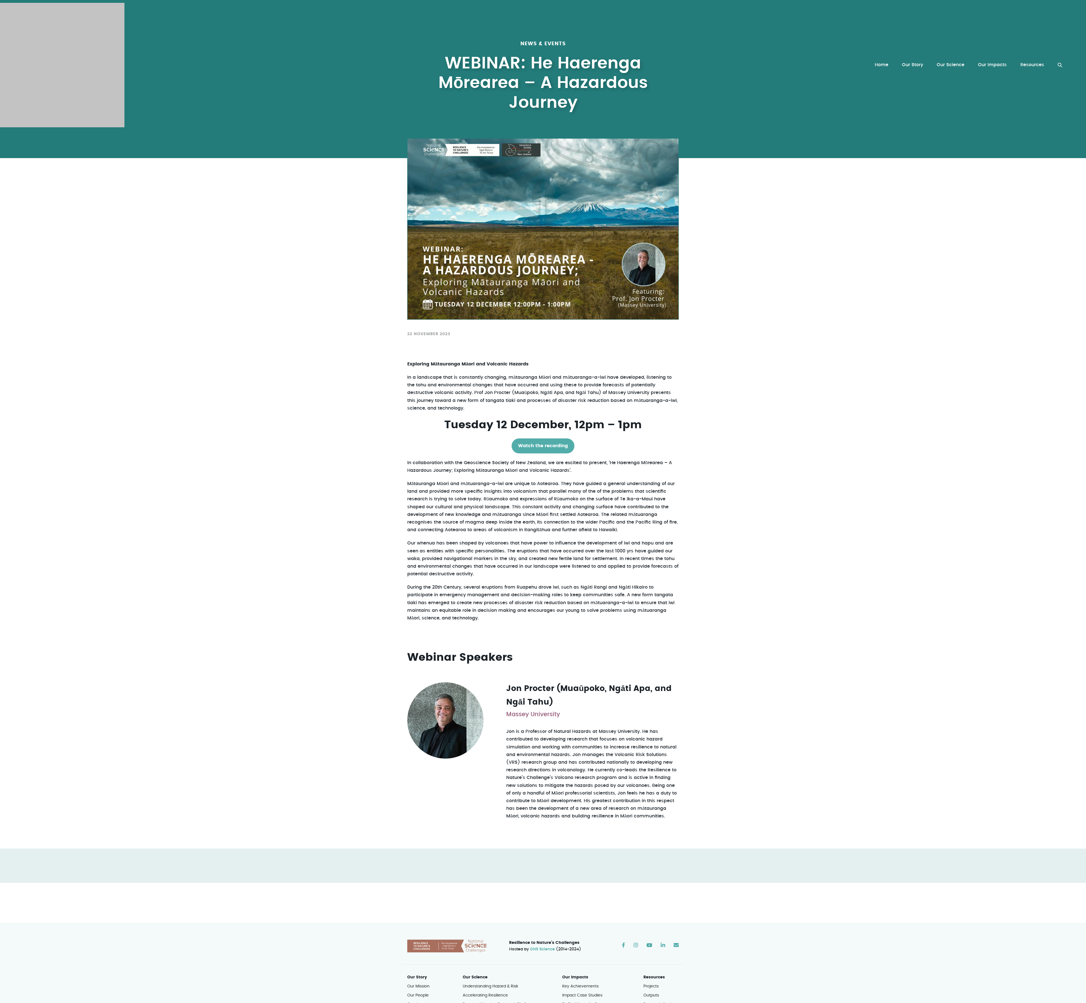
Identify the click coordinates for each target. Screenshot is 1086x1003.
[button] (1060, 65)
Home (881, 65)
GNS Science (542, 949)
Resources (1032, 65)
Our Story (912, 65)
